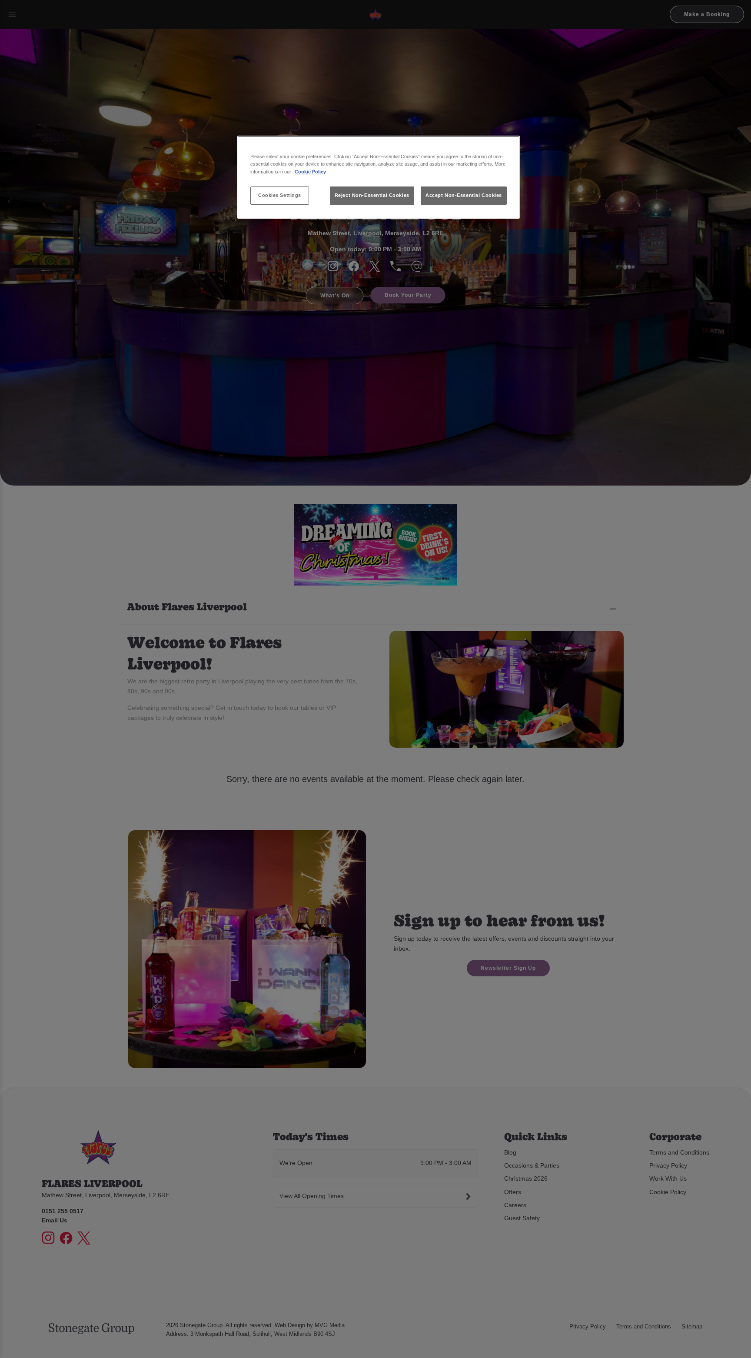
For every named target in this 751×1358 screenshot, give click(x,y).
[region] (378, 177)
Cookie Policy (310, 171)
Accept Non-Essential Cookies (463, 195)
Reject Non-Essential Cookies (372, 195)
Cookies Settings (279, 195)
